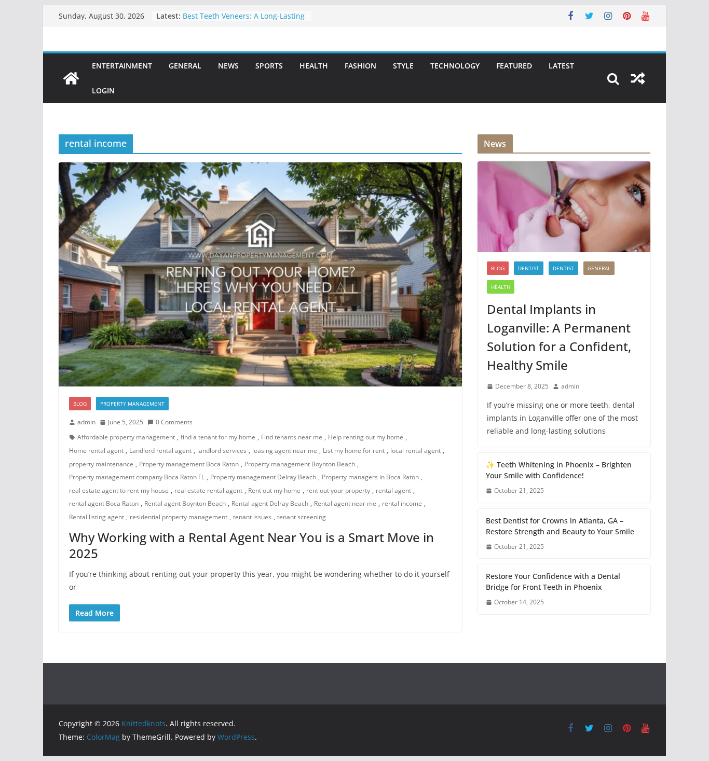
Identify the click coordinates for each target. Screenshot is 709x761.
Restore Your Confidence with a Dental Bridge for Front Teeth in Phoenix (553, 581)
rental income (402, 503)
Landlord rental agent (160, 450)
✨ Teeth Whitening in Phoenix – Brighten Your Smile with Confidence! (559, 470)
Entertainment (122, 66)
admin (86, 422)
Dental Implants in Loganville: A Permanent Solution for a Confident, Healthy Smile (559, 336)
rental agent (393, 490)
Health (313, 66)
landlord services (222, 450)
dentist (528, 268)
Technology (455, 66)
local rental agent (415, 450)
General (185, 66)
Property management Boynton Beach (299, 464)
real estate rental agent (208, 490)
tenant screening (301, 517)
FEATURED (514, 66)
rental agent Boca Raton (104, 503)
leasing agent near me (284, 450)
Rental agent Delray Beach (269, 503)
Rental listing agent (96, 517)
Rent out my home (274, 490)
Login (103, 90)
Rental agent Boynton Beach (185, 503)
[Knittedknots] (71, 78)
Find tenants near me (291, 437)
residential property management (178, 517)
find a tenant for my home (218, 437)
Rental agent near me (345, 503)
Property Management (132, 403)
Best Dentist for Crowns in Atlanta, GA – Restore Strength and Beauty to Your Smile (560, 526)
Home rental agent (96, 450)
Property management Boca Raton (189, 464)
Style (403, 66)
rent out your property (338, 490)
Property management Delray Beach (263, 477)
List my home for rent (354, 450)
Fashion (360, 66)
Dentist (563, 268)
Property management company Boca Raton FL (136, 477)
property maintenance (101, 464)
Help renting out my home (365, 437)
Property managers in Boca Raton (370, 477)
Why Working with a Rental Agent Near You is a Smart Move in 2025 (251, 545)
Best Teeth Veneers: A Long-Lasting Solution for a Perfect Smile (244, 21)
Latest (561, 66)
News (228, 66)
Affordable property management (126, 437)
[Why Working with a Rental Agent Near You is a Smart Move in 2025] (260, 274)
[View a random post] (637, 78)
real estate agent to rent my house (119, 490)
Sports (269, 66)
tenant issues (252, 517)
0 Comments (174, 422)
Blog (80, 403)
